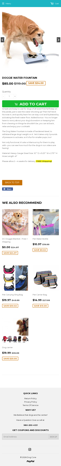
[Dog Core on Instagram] (29, 450)
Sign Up (53, 437)
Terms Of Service (30, 405)
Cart (56, 3)
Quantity (6, 91)
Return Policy (30, 398)
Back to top (12, 182)
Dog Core (31, 457)
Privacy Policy (30, 402)
